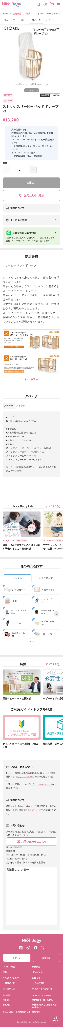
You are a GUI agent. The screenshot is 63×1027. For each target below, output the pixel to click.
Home (5, 13)
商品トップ (9, 20)
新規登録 (46, 958)
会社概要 (6, 995)
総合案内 (6, 1004)
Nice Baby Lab (9, 988)
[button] (38, 4)
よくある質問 (38, 983)
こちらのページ (26, 776)
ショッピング (46, 577)
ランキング (37, 972)
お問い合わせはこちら (34, 841)
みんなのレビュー (11, 977)
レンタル (17, 578)
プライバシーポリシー (41, 995)
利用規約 (6, 1000)
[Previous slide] (6, 614)
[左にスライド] (26, 90)
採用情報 (36, 1012)
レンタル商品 (9, 966)
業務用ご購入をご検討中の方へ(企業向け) (45, 1005)
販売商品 (17, 13)
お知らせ (36, 977)
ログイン (17, 958)
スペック (36, 20)
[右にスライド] (37, 90)
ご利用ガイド (9, 983)
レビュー (50, 20)
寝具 (28, 13)
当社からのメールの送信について (16, 1012)
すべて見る (51, 506)
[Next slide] (56, 614)
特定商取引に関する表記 (42, 1000)
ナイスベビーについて (42, 988)
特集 (5, 972)
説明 (23, 20)
